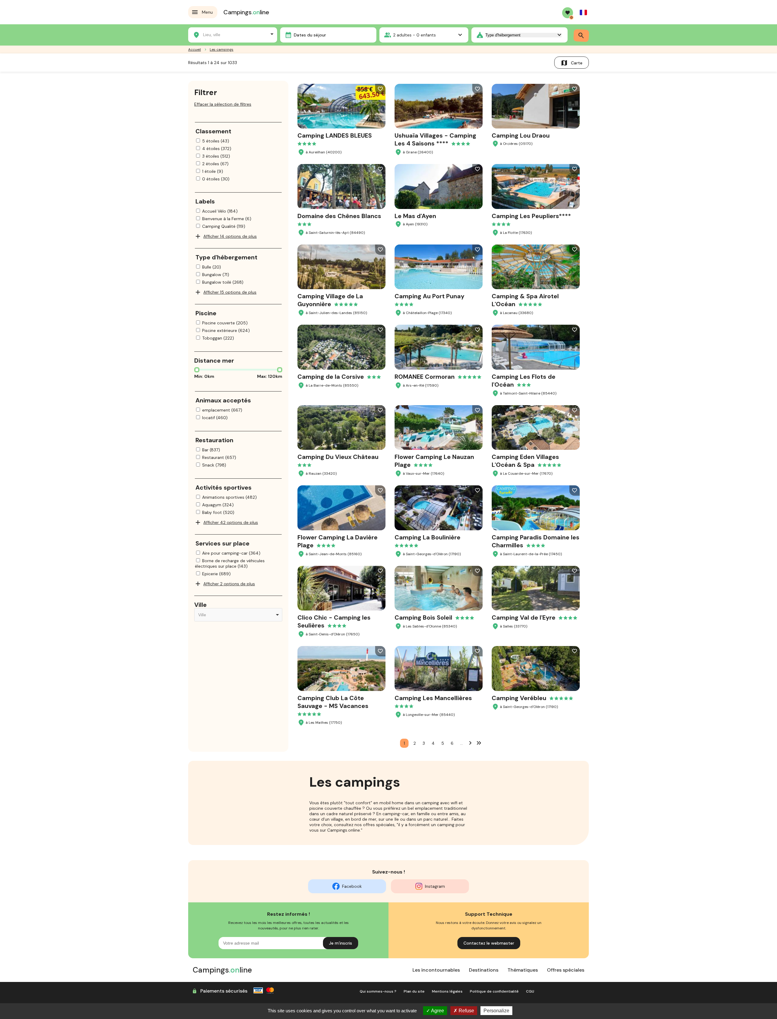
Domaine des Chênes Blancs (339, 216)
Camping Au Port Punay (429, 296)
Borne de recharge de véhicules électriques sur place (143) (230, 563)
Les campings (221, 49)
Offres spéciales (565, 970)
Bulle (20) (211, 267)
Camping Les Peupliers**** (531, 216)
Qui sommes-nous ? (378, 991)
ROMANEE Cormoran (425, 377)
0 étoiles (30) (215, 179)
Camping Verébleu (519, 698)
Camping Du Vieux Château (337, 457)
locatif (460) (215, 417)
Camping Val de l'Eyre (523, 617)
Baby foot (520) (218, 512)
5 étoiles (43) (215, 141)
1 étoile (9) (212, 171)
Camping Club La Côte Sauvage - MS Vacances (332, 702)
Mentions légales (447, 991)
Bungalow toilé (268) (222, 282)
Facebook (352, 886)
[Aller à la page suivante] (470, 742)
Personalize (496, 1010)
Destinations (483, 970)
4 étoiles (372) (216, 148)
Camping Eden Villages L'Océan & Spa (525, 461)
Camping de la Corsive (330, 377)
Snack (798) (214, 465)
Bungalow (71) (215, 274)
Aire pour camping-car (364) (231, 553)
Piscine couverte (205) (225, 323)
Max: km (269, 376)
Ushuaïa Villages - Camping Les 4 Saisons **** (435, 139)
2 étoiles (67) (215, 163)
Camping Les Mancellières (433, 698)
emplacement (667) (222, 410)
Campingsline (246, 12)
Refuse (465, 1010)
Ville (200, 605)
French (583, 12)
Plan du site (414, 991)
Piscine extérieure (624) (226, 330)
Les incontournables (436, 970)
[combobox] (232, 34)
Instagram (435, 886)
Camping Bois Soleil (423, 617)
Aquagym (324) (218, 505)
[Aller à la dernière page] (479, 742)
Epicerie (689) (216, 573)
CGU (530, 991)
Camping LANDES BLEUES (334, 135)
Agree (437, 1010)
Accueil (194, 49)
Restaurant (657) (219, 457)
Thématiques (522, 970)
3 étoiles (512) (216, 156)
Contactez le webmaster (488, 943)
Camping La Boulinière (427, 537)
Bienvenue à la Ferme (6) (226, 218)
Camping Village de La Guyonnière (330, 300)
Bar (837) (211, 450)
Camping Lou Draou (521, 135)
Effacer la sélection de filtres (222, 104)
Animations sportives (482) (229, 497)
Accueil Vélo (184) (220, 211)
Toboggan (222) (218, 338)
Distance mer (214, 360)
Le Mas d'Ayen (415, 216)
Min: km (204, 376)
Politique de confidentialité (494, 991)
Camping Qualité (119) (223, 226)
